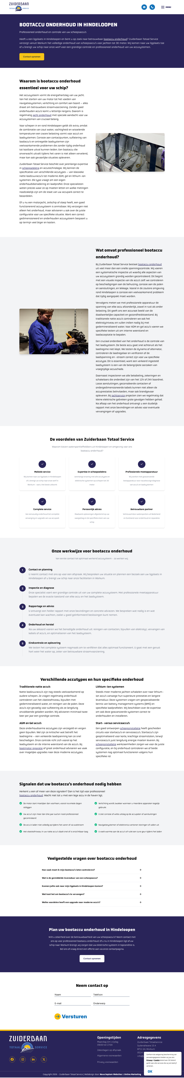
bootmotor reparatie (31, 748)
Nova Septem (106, 1074)
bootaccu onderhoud (115, 39)
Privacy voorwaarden (107, 1062)
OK (150, 1071)
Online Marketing (132, 1074)
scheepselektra (30, 168)
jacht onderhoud (42, 115)
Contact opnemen (31, 56)
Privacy (149, 1060)
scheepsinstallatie (130, 728)
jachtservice (118, 395)
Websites (117, 1074)
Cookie (156, 1060)
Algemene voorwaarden (109, 1055)
